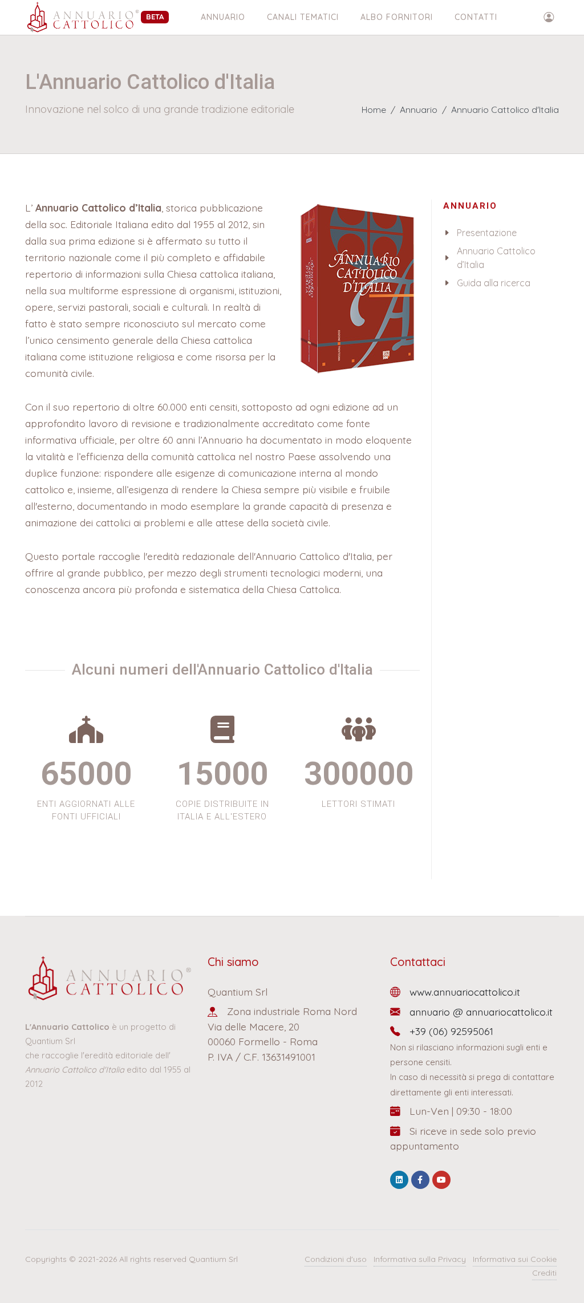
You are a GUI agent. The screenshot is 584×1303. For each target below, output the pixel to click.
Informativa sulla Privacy (420, 1259)
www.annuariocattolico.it (464, 991)
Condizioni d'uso (336, 1259)
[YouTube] (441, 1180)
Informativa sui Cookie (515, 1259)
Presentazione (487, 232)
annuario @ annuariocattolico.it (481, 1011)
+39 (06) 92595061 (451, 1031)
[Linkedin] (399, 1180)
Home (374, 109)
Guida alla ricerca (493, 283)
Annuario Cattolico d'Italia (505, 109)
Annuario (223, 17)
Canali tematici (303, 17)
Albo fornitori (396, 17)
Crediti (544, 1273)
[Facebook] (420, 1180)
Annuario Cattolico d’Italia (496, 257)
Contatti (476, 17)
